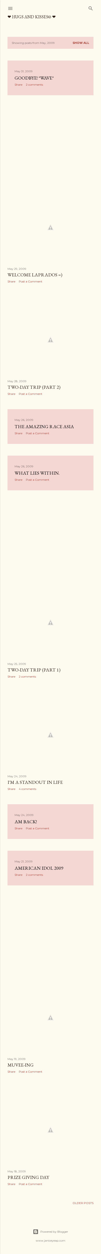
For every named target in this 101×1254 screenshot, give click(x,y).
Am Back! (26, 822)
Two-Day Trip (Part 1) (34, 670)
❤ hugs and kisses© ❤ (32, 16)
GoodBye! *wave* (34, 78)
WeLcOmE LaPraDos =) (35, 275)
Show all (81, 43)
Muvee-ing (21, 1065)
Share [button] (18, 84)
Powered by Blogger (54, 1231)
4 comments (27, 789)
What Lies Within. (37, 473)
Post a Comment (30, 281)
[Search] (90, 7)
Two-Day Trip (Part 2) (34, 387)
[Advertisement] (50, 140)
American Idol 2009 (39, 868)
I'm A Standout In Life (35, 782)
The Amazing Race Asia (44, 426)
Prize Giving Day (28, 1177)
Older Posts (83, 1203)
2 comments (34, 84)
